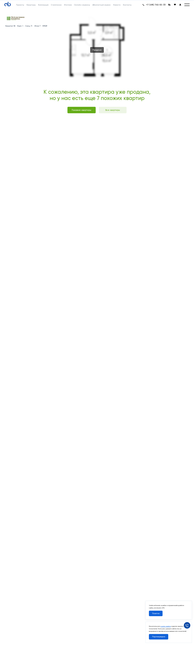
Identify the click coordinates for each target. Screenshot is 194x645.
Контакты (127, 5)
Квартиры (31, 5)
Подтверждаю (158, 637)
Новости (116, 5)
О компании (56, 5)
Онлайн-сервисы (82, 5)
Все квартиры (112, 110)
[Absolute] (7, 4)
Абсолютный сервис (101, 5)
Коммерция (43, 5)
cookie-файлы (165, 626)
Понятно (156, 613)
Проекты (20, 5)
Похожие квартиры (81, 110)
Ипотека (68, 5)
